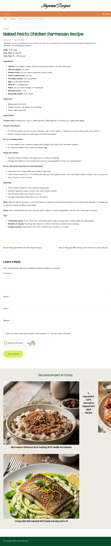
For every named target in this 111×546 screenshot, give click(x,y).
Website (6, 320)
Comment (8, 273)
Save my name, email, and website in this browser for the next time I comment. (38, 333)
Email (6, 308)
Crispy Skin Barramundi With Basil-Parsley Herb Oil (41, 521)
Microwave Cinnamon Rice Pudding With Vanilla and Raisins (41, 447)
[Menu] (103, 14)
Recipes (6, 29)
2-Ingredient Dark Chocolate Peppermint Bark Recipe (88, 403)
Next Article (99, 243)
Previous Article (14, 243)
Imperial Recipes (55, 5)
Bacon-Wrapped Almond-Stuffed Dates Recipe (22, 248)
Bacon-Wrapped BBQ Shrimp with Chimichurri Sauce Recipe (83, 248)
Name (6, 297)
